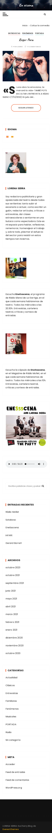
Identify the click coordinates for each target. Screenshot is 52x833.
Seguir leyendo (26, 107)
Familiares (11, 701)
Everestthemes (11, 829)
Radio (9, 732)
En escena (26, 5)
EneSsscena (12, 527)
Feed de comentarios (17, 780)
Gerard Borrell (13, 543)
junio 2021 (11, 590)
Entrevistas (14, 33)
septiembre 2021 (15, 583)
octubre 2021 (13, 575)
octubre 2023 (13, 567)
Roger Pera (26, 39)
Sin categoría (13, 740)
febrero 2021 (12, 622)
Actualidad (11, 677)
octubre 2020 (13, 653)
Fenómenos (27, 33)
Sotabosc (11, 519)
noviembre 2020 (15, 645)
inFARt (9, 535)
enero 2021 (11, 629)
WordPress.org (14, 787)
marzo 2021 (12, 614)
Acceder (10, 764)
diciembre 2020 (14, 637)
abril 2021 (11, 606)
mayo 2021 (11, 598)
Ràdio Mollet (12, 512)
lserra (20, 46)
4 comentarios (34, 46)
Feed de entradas (15, 772)
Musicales (11, 716)
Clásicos (10, 685)
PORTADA (39, 33)
